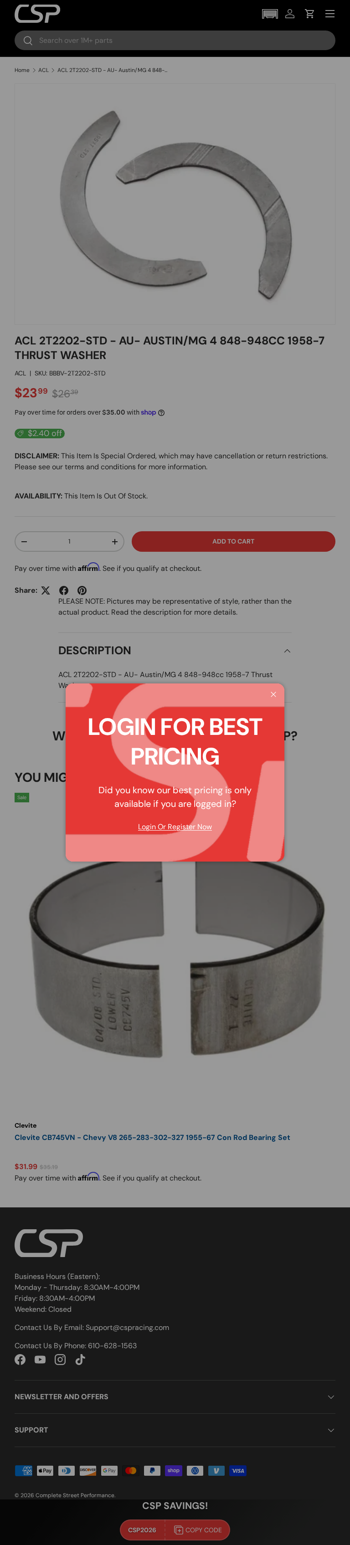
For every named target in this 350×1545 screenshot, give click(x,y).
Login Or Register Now (175, 827)
